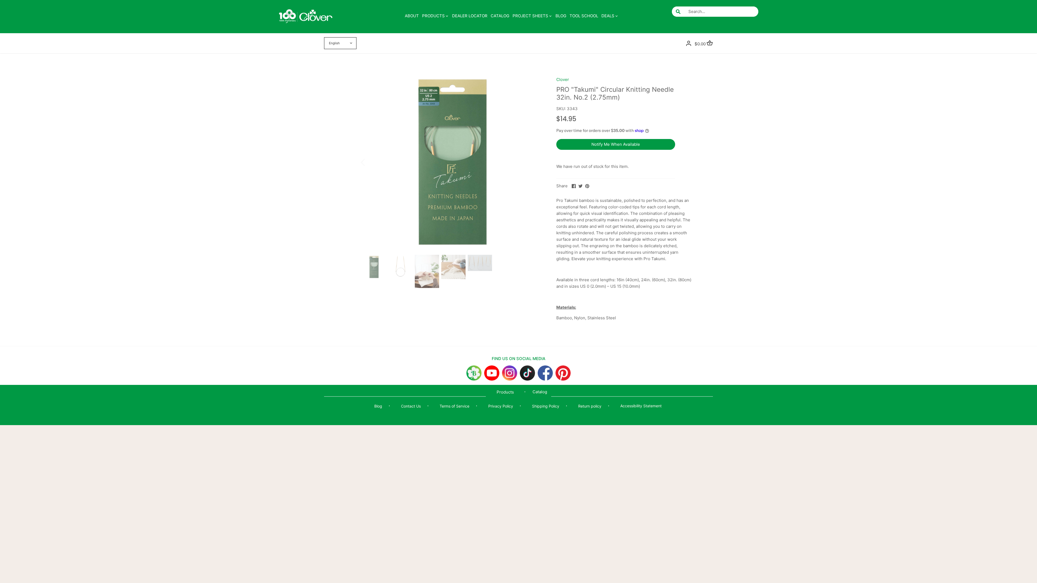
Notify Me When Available (615, 144)
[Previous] (369, 162)
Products (505, 392)
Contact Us (411, 406)
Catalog (540, 391)
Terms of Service (454, 406)
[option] (452, 162)
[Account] (689, 43)
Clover (562, 79)
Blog (378, 406)
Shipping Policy (545, 406)
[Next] (535, 162)
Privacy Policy (500, 406)
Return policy (589, 406)
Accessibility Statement (641, 406)
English (334, 43)
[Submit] (678, 11)
